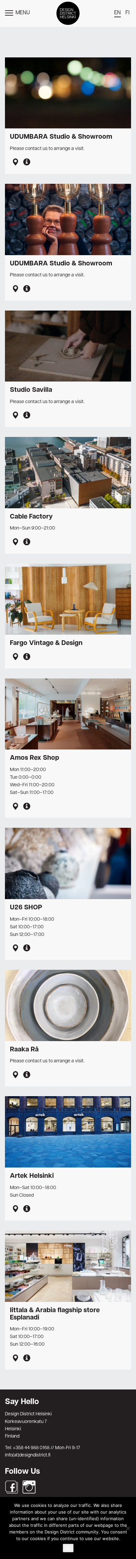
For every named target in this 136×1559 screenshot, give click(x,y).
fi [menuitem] (127, 13)
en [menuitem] (117, 13)
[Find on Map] (15, 163)
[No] (127, 1528)
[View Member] (26, 163)
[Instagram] (29, 1487)
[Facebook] (11, 1487)
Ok (68, 1548)
